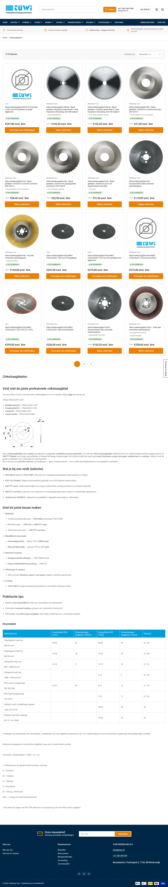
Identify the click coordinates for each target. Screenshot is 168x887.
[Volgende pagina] (91, 364)
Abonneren (123, 834)
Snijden (89, 22)
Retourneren (63, 853)
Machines (119, 22)
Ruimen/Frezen (74, 22)
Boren (48, 22)
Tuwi (7, 104)
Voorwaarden (63, 864)
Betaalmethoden (65, 857)
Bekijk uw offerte (166, 368)
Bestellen (62, 850)
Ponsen (25, 22)
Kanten (13, 22)
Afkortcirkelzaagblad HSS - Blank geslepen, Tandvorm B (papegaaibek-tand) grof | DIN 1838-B (61, 183)
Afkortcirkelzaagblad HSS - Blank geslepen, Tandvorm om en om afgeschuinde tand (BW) (101, 183)
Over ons (161, 22)
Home (5, 22)
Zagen (37, 22)
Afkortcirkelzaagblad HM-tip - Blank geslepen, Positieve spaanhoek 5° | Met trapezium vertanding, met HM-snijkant (103, 109)
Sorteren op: (129, 54)
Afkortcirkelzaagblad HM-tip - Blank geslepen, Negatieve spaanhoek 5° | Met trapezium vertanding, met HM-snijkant (62, 109)
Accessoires (103, 22)
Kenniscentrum (147, 22)
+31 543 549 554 (120, 855)
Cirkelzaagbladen (15, 38)
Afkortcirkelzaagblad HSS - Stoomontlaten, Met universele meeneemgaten (141, 183)
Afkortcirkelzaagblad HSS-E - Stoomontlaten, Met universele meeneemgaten (100, 329)
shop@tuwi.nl (123, 11)
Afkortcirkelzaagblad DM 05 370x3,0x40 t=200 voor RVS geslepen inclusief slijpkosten (21, 109)
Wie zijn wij (7, 850)
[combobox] (77, 9)
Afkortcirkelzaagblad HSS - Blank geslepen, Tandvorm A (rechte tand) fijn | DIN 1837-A (145, 109)
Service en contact (11, 853)
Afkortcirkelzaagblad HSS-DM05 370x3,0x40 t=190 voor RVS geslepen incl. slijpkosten (105, 257)
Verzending (62, 860)
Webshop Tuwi (51, 104)
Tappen (59, 22)
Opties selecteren (63, 130)
